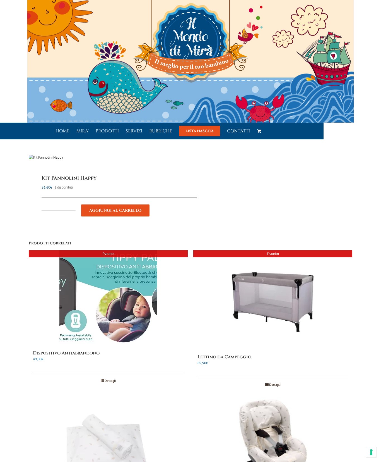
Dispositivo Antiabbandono (66, 353)
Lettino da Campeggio (224, 357)
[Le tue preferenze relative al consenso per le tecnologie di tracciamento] (371, 452)
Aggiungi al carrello (115, 210)
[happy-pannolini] (106, 157)
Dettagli (110, 380)
